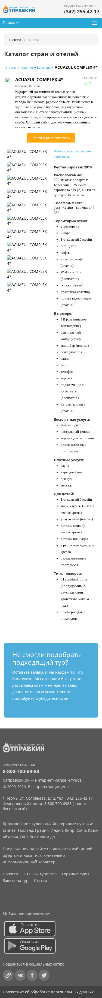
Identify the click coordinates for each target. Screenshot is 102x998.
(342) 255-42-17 (81, 11)
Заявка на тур (16, 880)
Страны (10, 67)
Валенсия (44, 67)
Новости (10, 873)
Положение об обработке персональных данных (48, 991)
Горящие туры (75, 873)
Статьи (40, 880)
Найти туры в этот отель (51, 138)
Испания (26, 67)
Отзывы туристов (40, 873)
